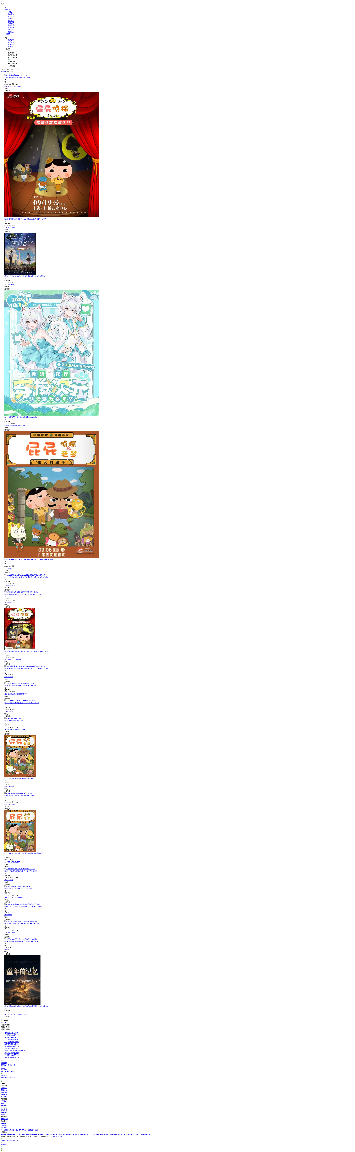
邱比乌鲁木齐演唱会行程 (96, 1134)
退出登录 (11, 46)
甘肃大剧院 (8, 915)
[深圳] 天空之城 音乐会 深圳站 (14, 720)
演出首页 (4, 71)
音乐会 (10, 18)
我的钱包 (11, 42)
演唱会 (10, 12)
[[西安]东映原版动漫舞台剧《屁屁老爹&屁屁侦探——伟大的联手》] (20, 776)
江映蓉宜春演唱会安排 (11, 1055)
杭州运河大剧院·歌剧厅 (12, 862)
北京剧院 (7, 950)
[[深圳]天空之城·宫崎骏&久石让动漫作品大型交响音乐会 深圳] (20, 921)
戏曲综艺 (11, 23)
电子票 (3, 1114)
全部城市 (18, 1130)
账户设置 (11, 44)
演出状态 (4, 1090)
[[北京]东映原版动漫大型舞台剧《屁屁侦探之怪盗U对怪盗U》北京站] (19, 649)
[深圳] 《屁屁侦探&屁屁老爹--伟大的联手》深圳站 (20, 871)
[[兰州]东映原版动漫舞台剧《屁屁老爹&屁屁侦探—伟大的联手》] (22, 904)
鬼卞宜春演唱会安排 (11, 1039)
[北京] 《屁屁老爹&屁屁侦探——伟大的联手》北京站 (21, 941)
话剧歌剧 (11, 16)
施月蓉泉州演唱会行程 (52, 1134)
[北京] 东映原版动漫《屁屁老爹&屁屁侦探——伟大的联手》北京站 (26, 668)
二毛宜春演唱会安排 (11, 1044)
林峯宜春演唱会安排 (11, 1033)
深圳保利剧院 (8, 880)
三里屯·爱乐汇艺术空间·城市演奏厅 (16, 1014)
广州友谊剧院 (8, 568)
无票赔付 (4, 1123)
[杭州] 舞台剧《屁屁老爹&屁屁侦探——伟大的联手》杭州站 (24, 853)
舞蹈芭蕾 (11, 25)
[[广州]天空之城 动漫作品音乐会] (15, 75)
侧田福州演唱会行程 (66, 1134)
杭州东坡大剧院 (9, 804)
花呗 (2, 1103)
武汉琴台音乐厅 (9, 284)
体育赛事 (11, 14)
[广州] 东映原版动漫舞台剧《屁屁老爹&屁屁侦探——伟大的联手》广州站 (28, 559)
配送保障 (4, 1128)
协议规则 (30, 1130)
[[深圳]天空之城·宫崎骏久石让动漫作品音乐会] (12, 718)
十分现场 (7, 34)
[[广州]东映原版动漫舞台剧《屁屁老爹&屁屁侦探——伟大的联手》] (51, 557)
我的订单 (11, 40)
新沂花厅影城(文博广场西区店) (14, 425)
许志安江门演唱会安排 (142, 1134)
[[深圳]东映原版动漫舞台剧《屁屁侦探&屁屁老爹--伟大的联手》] (19, 869)
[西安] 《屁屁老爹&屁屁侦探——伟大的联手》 (19, 778)
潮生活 (10, 29)
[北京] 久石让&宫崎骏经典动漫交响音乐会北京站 (20, 685)
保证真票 (4, 1125)
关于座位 (4, 1096)
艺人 (14, 1130)
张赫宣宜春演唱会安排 (11, 1057)
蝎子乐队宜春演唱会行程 (22, 1134)
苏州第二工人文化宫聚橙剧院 (14, 897)
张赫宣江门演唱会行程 (80, 1134)
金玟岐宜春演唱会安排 (11, 1046)
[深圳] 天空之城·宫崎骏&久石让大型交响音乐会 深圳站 (22, 923)
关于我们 (4, 1130)
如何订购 (4, 1092)
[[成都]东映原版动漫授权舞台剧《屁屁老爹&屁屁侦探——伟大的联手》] (20, 700)
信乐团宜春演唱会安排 (11, 1035)
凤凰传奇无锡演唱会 (7, 1134)
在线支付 (4, 1101)
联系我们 (10, 1130)
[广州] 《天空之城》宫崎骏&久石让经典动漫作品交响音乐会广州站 (26, 577)
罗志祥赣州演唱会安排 (111, 1134)
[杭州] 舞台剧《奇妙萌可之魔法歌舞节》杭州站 (19, 795)
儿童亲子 (11, 27)
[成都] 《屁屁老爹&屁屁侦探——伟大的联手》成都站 (21, 703)
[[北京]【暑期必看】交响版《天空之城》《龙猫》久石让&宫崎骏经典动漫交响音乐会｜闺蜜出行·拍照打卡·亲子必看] (19, 683)
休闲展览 (11, 21)
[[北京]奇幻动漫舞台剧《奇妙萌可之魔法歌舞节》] (21, 592)
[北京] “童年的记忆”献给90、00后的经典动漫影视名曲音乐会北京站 (26, 1006)
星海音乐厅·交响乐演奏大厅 (13, 86)
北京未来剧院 (8, 602)
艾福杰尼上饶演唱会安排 (127, 1134)
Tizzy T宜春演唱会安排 (11, 1037)
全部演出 (7, 10)
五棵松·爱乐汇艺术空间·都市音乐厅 (16, 694)
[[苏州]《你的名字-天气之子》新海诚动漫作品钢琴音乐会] (17, 886)
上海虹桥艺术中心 (10, 227)
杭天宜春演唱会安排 (11, 1048)
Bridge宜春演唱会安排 (11, 1042)
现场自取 (4, 1110)
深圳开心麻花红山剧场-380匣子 (14, 729)
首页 (5, 7)
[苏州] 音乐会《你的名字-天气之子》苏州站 (18, 889)
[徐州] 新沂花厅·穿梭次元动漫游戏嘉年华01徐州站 (20, 417)
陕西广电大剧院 (9, 786)
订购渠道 (4, 1088)
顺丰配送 (4, 1112)
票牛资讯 (24, 1130)
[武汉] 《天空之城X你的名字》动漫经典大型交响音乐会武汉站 (24, 276)
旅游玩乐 (11, 32)
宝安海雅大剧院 (9, 932)
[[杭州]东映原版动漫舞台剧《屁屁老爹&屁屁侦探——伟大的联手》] (20, 851)
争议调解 (36, 1130)
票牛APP (3, 1022)
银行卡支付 (4, 1105)
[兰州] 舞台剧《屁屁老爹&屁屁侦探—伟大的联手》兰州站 (23, 906)
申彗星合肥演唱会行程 (37, 1134)
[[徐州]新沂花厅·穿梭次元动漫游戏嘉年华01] (51, 415)
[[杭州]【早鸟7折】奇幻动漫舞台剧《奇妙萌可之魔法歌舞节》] (18, 793)
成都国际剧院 (8, 712)
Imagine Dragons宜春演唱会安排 (14, 1050)
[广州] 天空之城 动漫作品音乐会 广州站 (17, 77)
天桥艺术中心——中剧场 (12, 659)
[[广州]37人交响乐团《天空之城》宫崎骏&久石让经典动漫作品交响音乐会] (24, 575)
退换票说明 (4, 1119)
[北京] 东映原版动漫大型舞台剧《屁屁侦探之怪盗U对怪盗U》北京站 (26, 651)
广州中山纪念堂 (9, 585)
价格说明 (4, 1094)
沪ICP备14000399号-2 (56, 1136)
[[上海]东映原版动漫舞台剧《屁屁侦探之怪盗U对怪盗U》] (51, 217)
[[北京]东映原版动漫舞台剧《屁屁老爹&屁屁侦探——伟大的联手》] (24, 666)
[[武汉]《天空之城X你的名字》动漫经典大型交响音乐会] (20, 274)
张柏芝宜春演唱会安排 (11, 1053)
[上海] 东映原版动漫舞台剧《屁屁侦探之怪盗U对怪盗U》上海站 (25, 219)
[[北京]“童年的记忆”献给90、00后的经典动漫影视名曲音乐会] (22, 1004)
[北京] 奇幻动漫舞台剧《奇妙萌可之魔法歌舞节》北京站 (22, 594)
